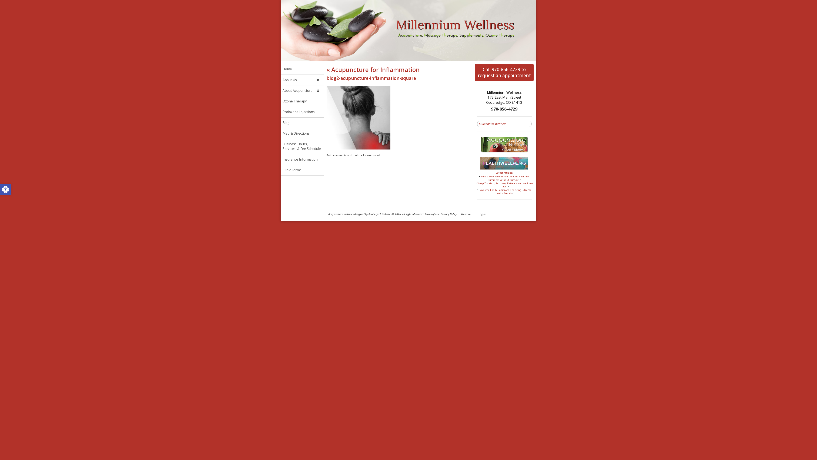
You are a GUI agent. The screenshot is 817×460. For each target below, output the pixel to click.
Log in (482, 214)
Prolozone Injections (299, 112)
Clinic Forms (292, 170)
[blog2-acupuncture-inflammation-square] (358, 148)
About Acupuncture (298, 90)
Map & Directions (296, 133)
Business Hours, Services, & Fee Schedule (302, 146)
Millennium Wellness (492, 124)
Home (287, 69)
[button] (5, 189)
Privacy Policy (449, 214)
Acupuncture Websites (341, 214)
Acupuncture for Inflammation (373, 70)
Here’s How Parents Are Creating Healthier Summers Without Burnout (505, 178)
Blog (286, 123)
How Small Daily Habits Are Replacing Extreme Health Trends (504, 191)
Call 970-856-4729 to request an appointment (504, 72)
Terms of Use (432, 214)
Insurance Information (300, 159)
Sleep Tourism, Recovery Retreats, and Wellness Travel (505, 185)
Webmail (466, 214)
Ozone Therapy (295, 101)
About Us (290, 80)
